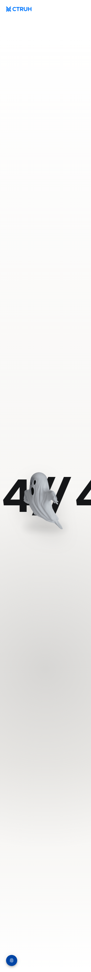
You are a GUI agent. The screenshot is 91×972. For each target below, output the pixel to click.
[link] (45, 498)
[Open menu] (80, 9)
